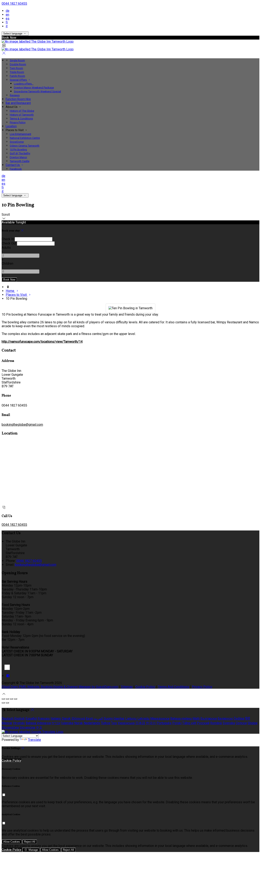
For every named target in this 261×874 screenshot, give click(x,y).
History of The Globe (22, 110)
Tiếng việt (189, 723)
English (19, 718)
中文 (39, 727)
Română (216, 723)
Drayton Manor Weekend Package (34, 87)
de (7, 11)
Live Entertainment (20, 134)
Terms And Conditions (173, 687)
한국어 (151, 723)
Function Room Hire (18, 99)
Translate (34, 740)
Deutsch (7, 718)
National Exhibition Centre (25, 137)
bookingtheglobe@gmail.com (22, 425)
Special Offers (18, 79)
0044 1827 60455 (14, 4)
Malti (196, 718)
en (7, 15)
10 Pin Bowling (18, 149)
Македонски (159, 718)
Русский (203, 723)
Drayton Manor (18, 157)
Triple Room (17, 72)
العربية (98, 718)
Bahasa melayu (181, 718)
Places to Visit (17, 295)
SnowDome (17, 141)
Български (208, 718)
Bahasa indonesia (38, 723)
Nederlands (92, 723)
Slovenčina (27, 727)
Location (11, 126)
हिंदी (247, 718)
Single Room (17, 60)
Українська (126, 723)
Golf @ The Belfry (20, 153)
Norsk (78, 723)
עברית (56, 723)
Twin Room (16, 68)
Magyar (7, 723)
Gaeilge (119, 718)
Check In (8, 239)
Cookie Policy (145, 687)
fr (7, 22)
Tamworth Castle (19, 161)
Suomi (108, 718)
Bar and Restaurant (18, 103)
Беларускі (225, 718)
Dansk (66, 718)
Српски (241, 723)
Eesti (89, 718)
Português (164, 723)
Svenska (229, 723)
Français (44, 718)
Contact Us (13, 165)
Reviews (15, 95)
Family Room (17, 75)
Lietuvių (131, 718)
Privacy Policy (17, 122)
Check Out (9, 243)
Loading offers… (23, 83)
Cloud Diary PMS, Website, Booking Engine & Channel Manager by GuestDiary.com (60, 687)
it (7, 26)
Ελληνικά (78, 718)
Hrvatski (19, 723)
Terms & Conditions (21, 118)
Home (10, 291)
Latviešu (143, 718)
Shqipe (253, 723)
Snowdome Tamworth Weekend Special (37, 91)
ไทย (114, 723)
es (7, 18)
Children (7, 263)
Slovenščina (10, 727)
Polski (176, 723)
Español (31, 718)
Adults (6, 248)
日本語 (140, 723)
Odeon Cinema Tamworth (24, 145)
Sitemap (127, 687)
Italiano (56, 718)
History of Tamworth (22, 114)
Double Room (18, 64)
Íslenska (67, 723)
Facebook (16, 168)
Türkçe (105, 723)
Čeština (239, 718)
